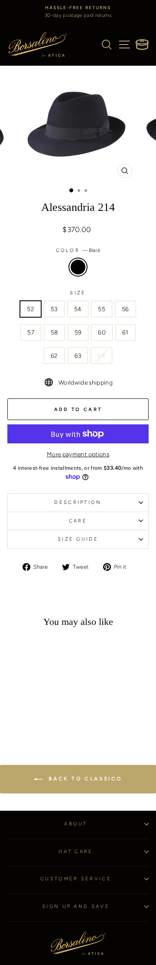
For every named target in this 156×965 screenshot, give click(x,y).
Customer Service (75, 879)
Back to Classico (84, 779)
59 (78, 332)
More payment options (78, 454)
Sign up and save (76, 906)
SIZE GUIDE (78, 539)
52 (30, 309)
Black (78, 267)
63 (78, 355)
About (76, 824)
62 (54, 355)
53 (54, 309)
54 (78, 309)
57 (30, 332)
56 (125, 309)
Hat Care (75, 851)
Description (77, 502)
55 (101, 309)
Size (78, 293)
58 (54, 332)
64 (101, 355)
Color (78, 250)
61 (125, 332)
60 (102, 332)
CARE (78, 521)
